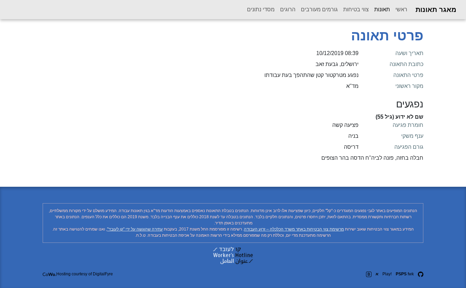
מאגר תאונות (436, 9)
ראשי (401, 9)
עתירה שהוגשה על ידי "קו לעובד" (135, 229)
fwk (405, 274)
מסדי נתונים (261, 9)
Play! (387, 274)
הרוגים (287, 9)
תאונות (381, 9)
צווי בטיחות (356, 9)
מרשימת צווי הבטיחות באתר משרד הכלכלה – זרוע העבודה (294, 229)
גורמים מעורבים (319, 9)
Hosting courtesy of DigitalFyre (84, 274)
